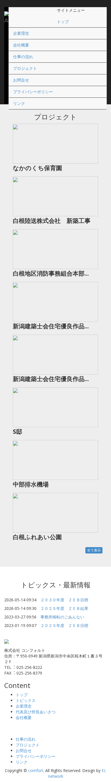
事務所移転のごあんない (62, 617)
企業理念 (21, 33)
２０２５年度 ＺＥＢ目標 (64, 625)
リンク (19, 103)
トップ (63, 21)
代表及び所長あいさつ (36, 711)
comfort (35, 770)
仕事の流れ (23, 56)
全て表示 (94, 550)
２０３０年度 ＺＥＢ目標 (64, 599)
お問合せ (21, 80)
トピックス (26, 700)
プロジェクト (25, 68)
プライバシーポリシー (33, 91)
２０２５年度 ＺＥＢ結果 (64, 608)
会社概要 (21, 45)
